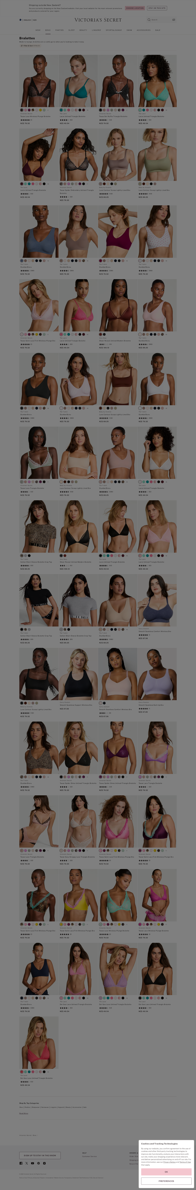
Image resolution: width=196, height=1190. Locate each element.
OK (166, 1172)
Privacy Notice (169, 1162)
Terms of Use (185, 1162)
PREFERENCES (166, 1181)
